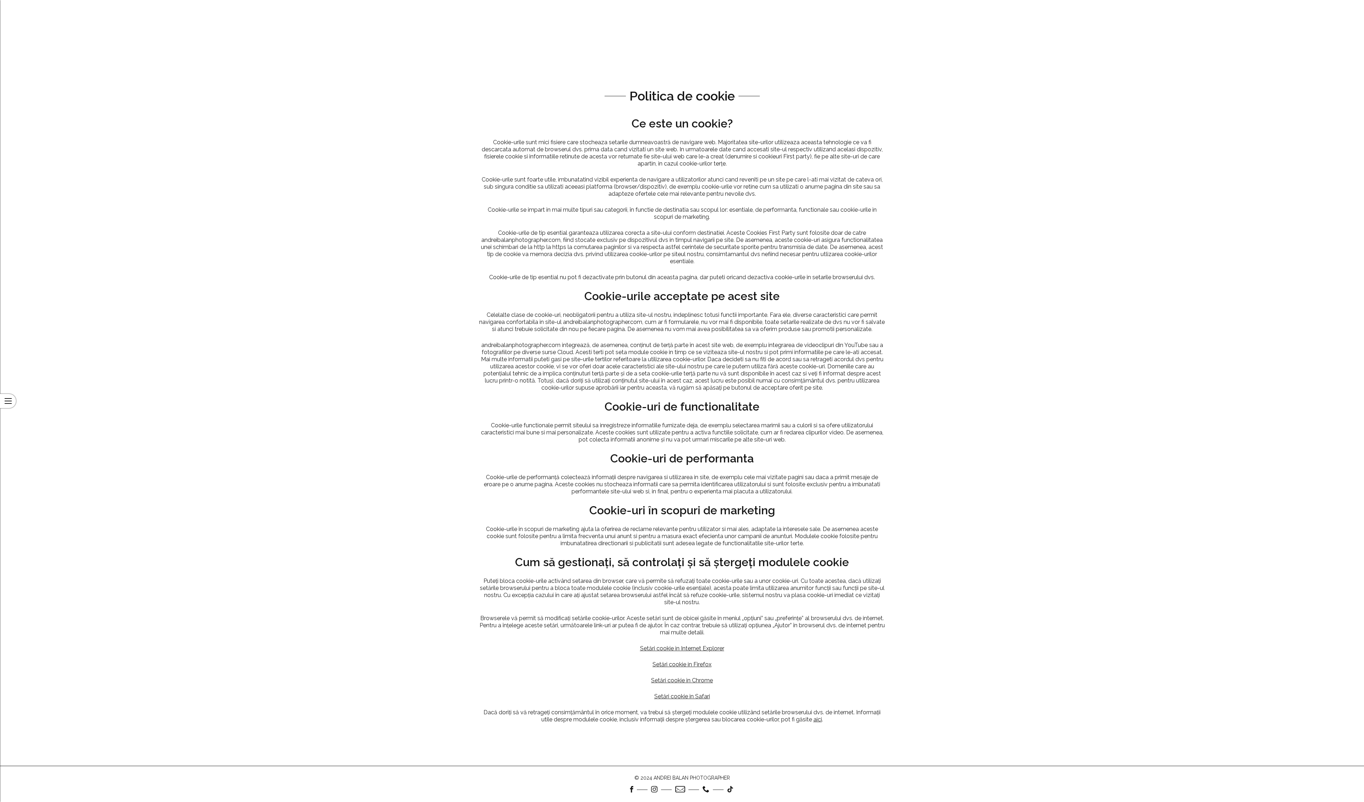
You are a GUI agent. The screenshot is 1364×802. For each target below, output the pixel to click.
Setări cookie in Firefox (682, 664)
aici (817, 719)
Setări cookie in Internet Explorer (682, 648)
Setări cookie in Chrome (682, 680)
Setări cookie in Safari (682, 696)
